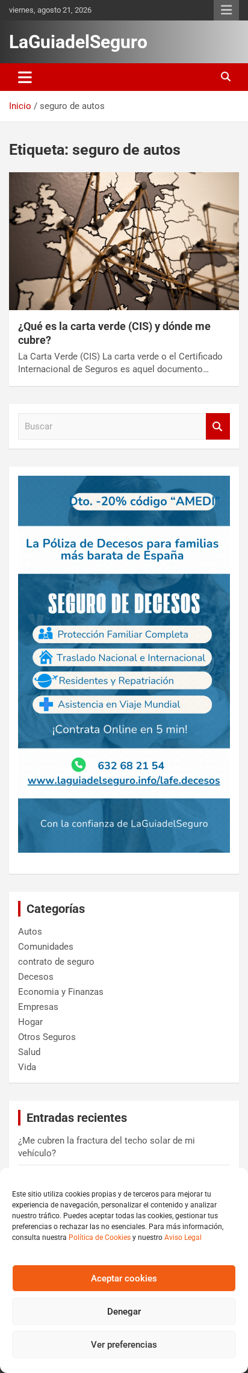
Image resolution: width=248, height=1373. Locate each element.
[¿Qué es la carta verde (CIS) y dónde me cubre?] (124, 241)
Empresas (38, 1006)
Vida (27, 1067)
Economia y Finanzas (61, 991)
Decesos (36, 976)
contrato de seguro (56, 961)
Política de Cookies (100, 1237)
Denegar (124, 1311)
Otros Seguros (47, 1037)
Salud (29, 1052)
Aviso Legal (183, 1237)
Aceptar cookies (124, 1278)
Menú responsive (226, 10)
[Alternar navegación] (25, 77)
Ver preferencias (124, 1344)
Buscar (218, 426)
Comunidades (45, 946)
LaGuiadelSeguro (78, 41)
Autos (30, 931)
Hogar (30, 1022)
